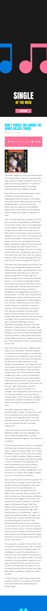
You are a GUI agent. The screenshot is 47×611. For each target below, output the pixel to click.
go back (23, 110)
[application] (23, 142)
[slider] (37, 142)
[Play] (9, 141)
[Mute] (32, 142)
